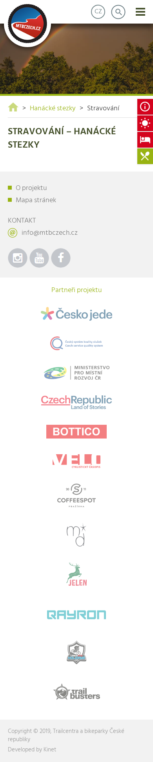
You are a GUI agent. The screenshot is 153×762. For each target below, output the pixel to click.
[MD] (76, 534)
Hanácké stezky (53, 108)
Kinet (50, 750)
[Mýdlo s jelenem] (76, 574)
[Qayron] (76, 613)
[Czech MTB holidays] (76, 652)
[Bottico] (76, 432)
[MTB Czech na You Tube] (39, 258)
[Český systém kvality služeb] (76, 343)
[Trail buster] (76, 692)
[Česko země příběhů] (76, 402)
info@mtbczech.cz (50, 233)
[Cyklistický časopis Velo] (76, 461)
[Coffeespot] (76, 495)
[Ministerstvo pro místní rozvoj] (76, 373)
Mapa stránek (36, 200)
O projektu (31, 188)
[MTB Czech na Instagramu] (17, 258)
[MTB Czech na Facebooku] (61, 258)
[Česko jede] (76, 314)
